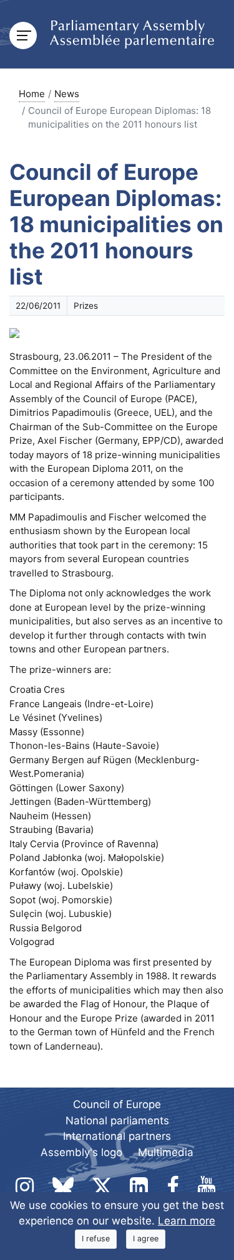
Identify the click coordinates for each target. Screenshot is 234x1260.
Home (32, 94)
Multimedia (165, 1152)
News (66, 94)
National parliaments (117, 1120)
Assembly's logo (81, 1152)
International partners (117, 1136)
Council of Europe (117, 1104)
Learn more (186, 1221)
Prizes (86, 306)
